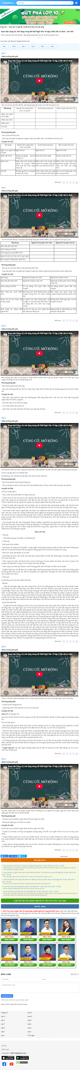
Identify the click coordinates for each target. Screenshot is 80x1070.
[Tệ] (67, 182)
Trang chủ (4, 1013)
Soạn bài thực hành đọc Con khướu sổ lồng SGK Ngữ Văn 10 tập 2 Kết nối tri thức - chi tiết (34, 866)
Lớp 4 (29, 1028)
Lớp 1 (3, 1035)
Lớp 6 (29, 1024)
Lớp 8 (29, 1020)
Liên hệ (4, 1046)
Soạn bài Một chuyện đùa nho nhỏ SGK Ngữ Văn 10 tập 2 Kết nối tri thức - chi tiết (31, 891)
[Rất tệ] (63, 182)
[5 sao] (78, 856)
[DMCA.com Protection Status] (22, 1064)
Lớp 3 (3, 1032)
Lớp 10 (30, 1016)
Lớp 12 (30, 1013)
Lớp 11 (3, 1016)
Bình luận (14, 856)
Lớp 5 (3, 1028)
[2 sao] (71, 856)
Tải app (31, 1035)
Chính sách (5, 1049)
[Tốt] (73, 182)
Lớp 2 (29, 1032)
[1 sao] (69, 856)
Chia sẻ (5, 856)
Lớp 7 (3, 1024)
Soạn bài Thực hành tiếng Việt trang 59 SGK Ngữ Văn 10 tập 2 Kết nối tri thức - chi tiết (32, 886)
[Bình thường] (70, 182)
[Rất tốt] (77, 182)
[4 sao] (76, 856)
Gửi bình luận (7, 996)
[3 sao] (74, 856)
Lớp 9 (3, 1020)
